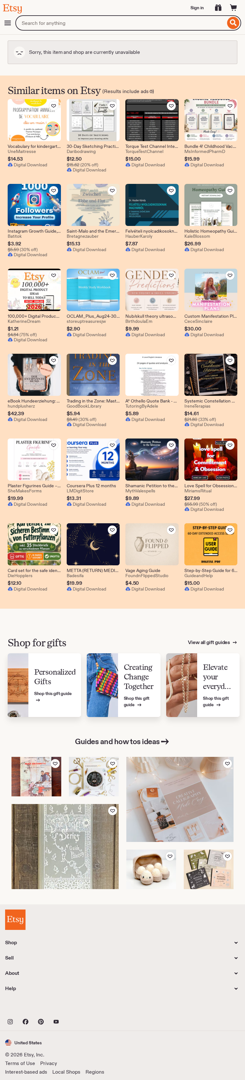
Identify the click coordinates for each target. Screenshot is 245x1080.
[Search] (233, 23)
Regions (94, 1072)
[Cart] (233, 7)
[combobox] (120, 23)
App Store (26, 1007)
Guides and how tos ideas (117, 741)
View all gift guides (209, 642)
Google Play (74, 1007)
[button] (23, 1042)
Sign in (197, 7)
